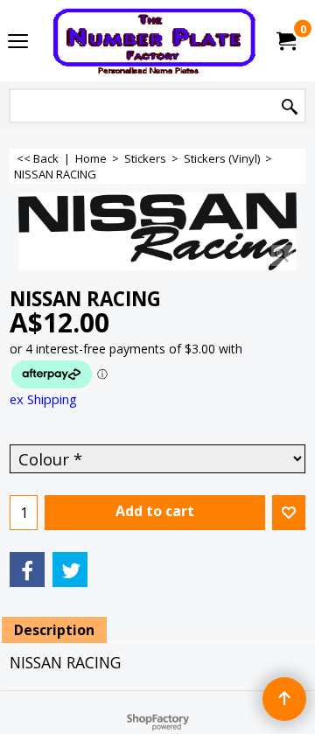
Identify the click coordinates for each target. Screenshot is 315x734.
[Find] (290, 107)
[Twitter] (70, 569)
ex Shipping (43, 399)
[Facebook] (27, 569)
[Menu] (18, 42)
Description (54, 630)
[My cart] (285, 41)
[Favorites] (288, 512)
